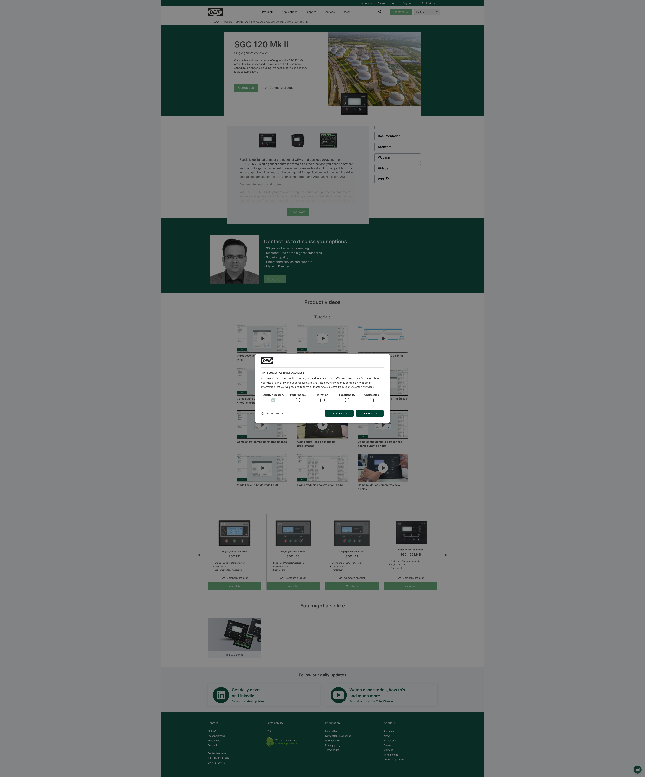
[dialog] (322, 388)
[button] (272, 413)
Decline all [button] (339, 413)
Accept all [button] (370, 413)
